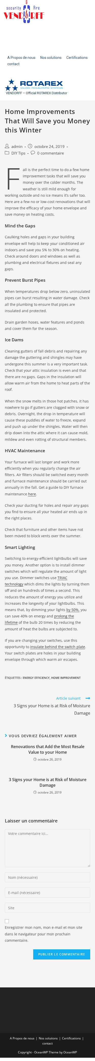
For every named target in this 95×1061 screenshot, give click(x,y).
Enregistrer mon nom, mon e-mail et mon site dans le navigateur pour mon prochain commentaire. (43, 933)
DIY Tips (18, 153)
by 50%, (73, 609)
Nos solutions (48, 1038)
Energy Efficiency (36, 678)
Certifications (71, 1038)
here (32, 494)
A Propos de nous (22, 1038)
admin (17, 146)
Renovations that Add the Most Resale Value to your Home (47, 749)
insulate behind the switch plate (57, 646)
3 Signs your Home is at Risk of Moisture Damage (47, 782)
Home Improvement (66, 678)
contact (47, 1043)
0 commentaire (50, 153)
